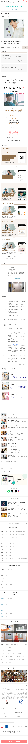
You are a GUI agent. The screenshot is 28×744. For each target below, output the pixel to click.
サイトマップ (3, 720)
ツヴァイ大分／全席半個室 (16, 653)
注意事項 (25, 47)
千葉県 (13, 531)
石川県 (10, 549)
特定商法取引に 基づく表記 (4, 713)
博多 (6, 569)
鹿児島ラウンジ (15, 659)
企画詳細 (8, 47)
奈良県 (19, 534)
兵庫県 (13, 534)
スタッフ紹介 (3, 465)
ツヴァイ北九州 (24, 644)
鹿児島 (7, 584)
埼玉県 (16, 531)
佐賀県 (10, 558)
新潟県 (7, 546)
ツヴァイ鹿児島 (9, 659)
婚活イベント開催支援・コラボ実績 (8, 461)
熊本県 (13, 558)
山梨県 (10, 546)
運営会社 (2, 708)
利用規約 (16, 708)
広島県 (10, 552)
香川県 (7, 555)
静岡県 (10, 537)
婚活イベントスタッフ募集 (6, 468)
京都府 (10, 534)
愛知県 (7, 537)
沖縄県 (25, 558)
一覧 (26, 519)
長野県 (13, 546)
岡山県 (7, 552)
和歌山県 (22, 534)
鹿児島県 (22, 558)
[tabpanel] (14, 28)
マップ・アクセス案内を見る (16, 278)
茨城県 (19, 531)
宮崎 (6, 581)
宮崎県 (19, 558)
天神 (9, 569)
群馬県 (25, 531)
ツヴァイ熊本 (8, 650)
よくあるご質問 (4, 716)
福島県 (13, 543)
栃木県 (22, 531)
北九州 (11, 569)
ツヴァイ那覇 (8, 662)
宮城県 (10, 543)
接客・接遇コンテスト (5, 471)
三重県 (16, 537)
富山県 (7, 549)
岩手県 (7, 543)
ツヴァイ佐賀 (8, 647)
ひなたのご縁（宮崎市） (10, 656)
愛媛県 (10, 555)
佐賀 (6, 572)
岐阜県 (13, 537)
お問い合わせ (17, 716)
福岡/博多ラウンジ (9, 644)
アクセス (19, 47)
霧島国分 (10, 584)
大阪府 (7, 534)
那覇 (6, 587)
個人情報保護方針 (18, 712)
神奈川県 (10, 531)
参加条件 (2, 47)
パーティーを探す (15, 741)
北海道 (7, 540)
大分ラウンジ (8, 653)
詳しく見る (14, 9)
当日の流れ (14, 47)
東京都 (7, 531)
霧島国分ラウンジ (22, 659)
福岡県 (7, 558)
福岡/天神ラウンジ (16, 644)
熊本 (6, 575)
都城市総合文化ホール (20, 656)
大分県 (16, 558)
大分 (6, 578)
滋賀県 (16, 534)
